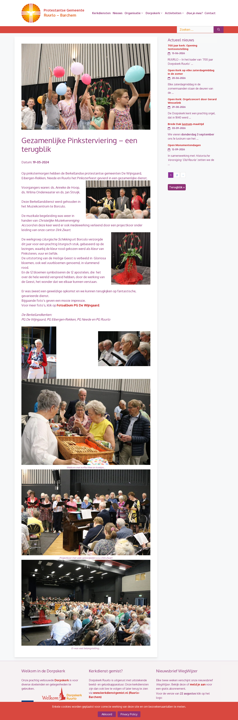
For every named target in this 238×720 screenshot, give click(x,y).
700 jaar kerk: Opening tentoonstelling (182, 47)
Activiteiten (173, 13)
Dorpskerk (153, 13)
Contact (210, 13)
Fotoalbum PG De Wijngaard (78, 305)
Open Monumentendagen (184, 145)
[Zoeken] (219, 29)
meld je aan (198, 684)
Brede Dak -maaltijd (186, 124)
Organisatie (133, 13)
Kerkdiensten (101, 13)
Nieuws (117, 13)
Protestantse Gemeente (64, 10)
